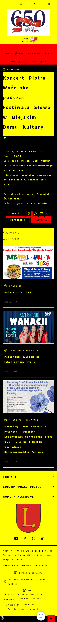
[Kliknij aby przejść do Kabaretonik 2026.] (28, 262)
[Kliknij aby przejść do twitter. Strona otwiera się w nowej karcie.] (42, 538)
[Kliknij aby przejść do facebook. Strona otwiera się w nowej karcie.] (25, 538)
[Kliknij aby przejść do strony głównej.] (21, 4)
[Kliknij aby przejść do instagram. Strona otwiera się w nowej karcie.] (34, 538)
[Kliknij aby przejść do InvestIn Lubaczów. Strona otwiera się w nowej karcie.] (29, 39)
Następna (39, 61)
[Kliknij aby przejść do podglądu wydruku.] (48, 214)
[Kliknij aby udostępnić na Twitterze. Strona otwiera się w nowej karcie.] (35, 214)
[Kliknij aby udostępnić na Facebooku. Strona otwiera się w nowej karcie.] (29, 214)
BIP (23, 559)
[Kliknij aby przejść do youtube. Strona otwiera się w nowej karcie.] (16, 538)
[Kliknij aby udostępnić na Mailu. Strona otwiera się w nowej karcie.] (42, 214)
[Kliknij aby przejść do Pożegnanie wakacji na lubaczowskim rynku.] (28, 327)
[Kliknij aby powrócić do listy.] (30, 61)
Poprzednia (19, 61)
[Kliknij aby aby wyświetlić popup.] (41, 616)
